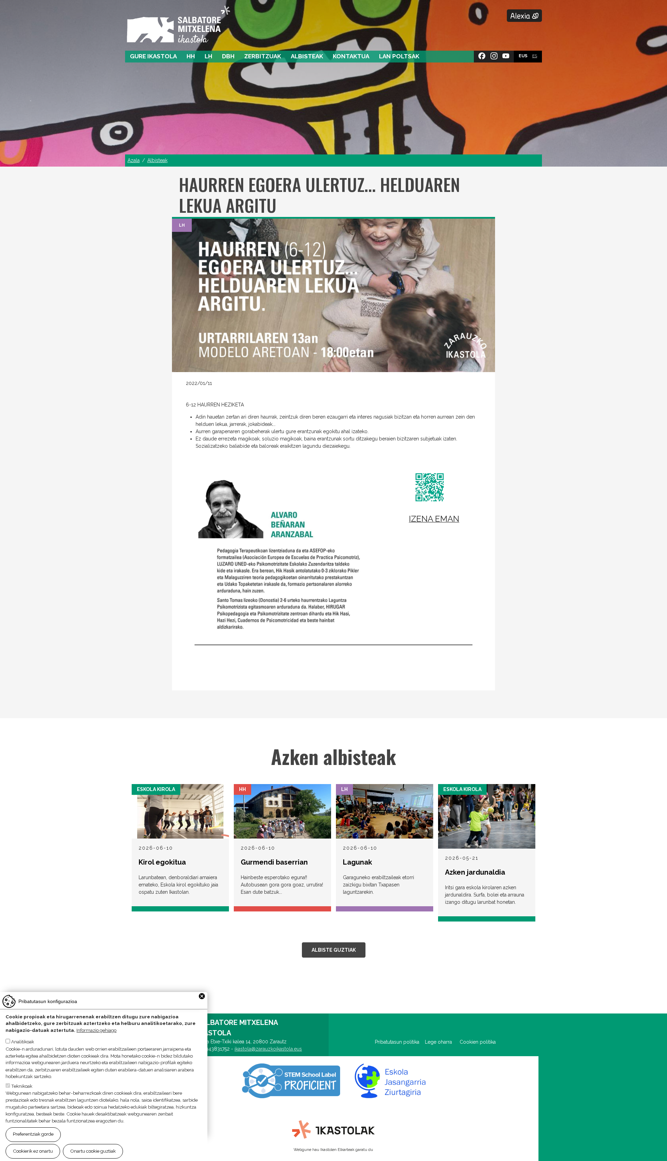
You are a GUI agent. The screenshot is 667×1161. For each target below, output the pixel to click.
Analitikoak (22, 1042)
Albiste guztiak (334, 950)
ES (534, 55)
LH (208, 56)
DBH (228, 56)
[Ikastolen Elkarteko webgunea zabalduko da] (333, 1130)
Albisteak (307, 56)
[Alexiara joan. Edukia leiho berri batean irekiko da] (524, 15)
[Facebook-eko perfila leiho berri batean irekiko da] (481, 54)
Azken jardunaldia (475, 872)
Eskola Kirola (156, 789)
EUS (523, 55)
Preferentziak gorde (33, 1134)
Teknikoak (21, 1086)
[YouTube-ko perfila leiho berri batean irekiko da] (505, 54)
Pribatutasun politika (400, 1042)
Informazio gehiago (96, 1030)
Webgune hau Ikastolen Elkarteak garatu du (333, 1149)
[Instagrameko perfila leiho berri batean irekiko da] (494, 54)
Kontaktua (351, 56)
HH (191, 56)
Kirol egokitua (162, 862)
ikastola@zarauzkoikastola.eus (268, 1049)
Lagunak (357, 862)
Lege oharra (438, 1042)
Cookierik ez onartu (33, 1151)
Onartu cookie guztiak (93, 1151)
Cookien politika (478, 1042)
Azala (133, 160)
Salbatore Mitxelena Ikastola (178, 24)
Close (202, 996)
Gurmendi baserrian (274, 862)
